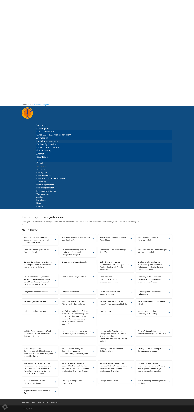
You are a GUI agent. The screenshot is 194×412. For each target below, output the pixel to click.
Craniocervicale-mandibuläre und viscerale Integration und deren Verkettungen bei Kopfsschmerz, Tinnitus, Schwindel (150, 266)
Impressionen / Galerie (47, 147)
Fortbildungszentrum (45, 185)
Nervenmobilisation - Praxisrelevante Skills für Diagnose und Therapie (76, 332)
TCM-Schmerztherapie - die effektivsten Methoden (34, 382)
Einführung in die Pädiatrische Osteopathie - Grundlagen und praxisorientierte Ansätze (149, 279)
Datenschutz (43, 402)
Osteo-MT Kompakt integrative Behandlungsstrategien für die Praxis (152, 332)
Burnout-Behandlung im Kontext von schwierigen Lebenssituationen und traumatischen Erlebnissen (38, 264)
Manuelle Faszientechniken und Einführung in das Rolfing (150, 312)
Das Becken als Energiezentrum (74, 277)
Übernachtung (43, 150)
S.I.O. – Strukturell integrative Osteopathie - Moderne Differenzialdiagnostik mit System (75, 351)
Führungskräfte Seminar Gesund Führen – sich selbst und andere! (74, 302)
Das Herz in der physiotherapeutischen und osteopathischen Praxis (110, 279)
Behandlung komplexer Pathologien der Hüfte (114, 251)
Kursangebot (41, 172)
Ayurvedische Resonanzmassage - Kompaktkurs (113, 238)
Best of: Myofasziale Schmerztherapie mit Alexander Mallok (152, 251)
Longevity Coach (106, 311)
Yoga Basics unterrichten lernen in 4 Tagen (38, 391)
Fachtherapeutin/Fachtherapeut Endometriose (150, 292)
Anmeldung (42, 137)
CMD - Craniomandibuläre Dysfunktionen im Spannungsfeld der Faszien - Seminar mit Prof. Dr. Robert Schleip (114, 266)
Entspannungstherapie (70, 291)
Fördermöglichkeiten (46, 144)
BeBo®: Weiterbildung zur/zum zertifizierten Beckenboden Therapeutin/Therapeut (74, 252)
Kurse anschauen (45, 131)
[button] (5, 407)
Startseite (40, 169)
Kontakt (39, 206)
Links (39, 160)
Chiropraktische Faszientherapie (74, 262)
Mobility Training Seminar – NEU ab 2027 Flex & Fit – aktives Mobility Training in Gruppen (37, 333)
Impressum (55, 402)
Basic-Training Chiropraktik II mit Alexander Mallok (36, 251)
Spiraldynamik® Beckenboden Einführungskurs (111, 349)
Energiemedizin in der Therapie (36, 291)
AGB (33, 402)
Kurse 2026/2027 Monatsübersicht (53, 134)
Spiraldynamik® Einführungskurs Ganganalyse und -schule (150, 349)
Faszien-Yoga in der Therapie (35, 301)
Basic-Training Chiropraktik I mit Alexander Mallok (150, 238)
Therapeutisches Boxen (109, 381)
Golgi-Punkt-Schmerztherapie (35, 311)
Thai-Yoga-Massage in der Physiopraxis (72, 382)
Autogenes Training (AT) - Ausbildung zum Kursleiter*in (76, 238)
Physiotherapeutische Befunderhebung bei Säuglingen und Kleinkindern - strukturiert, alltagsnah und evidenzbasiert (38, 352)
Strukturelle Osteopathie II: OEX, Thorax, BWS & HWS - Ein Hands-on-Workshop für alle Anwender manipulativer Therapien (114, 367)
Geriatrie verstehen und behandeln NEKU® (151, 302)
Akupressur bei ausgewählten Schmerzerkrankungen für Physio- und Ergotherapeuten (37, 239)
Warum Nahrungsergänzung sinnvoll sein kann (152, 382)
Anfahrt (40, 153)
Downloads (42, 156)
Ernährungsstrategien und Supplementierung (110, 292)
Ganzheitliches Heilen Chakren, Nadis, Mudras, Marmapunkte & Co (113, 302)
